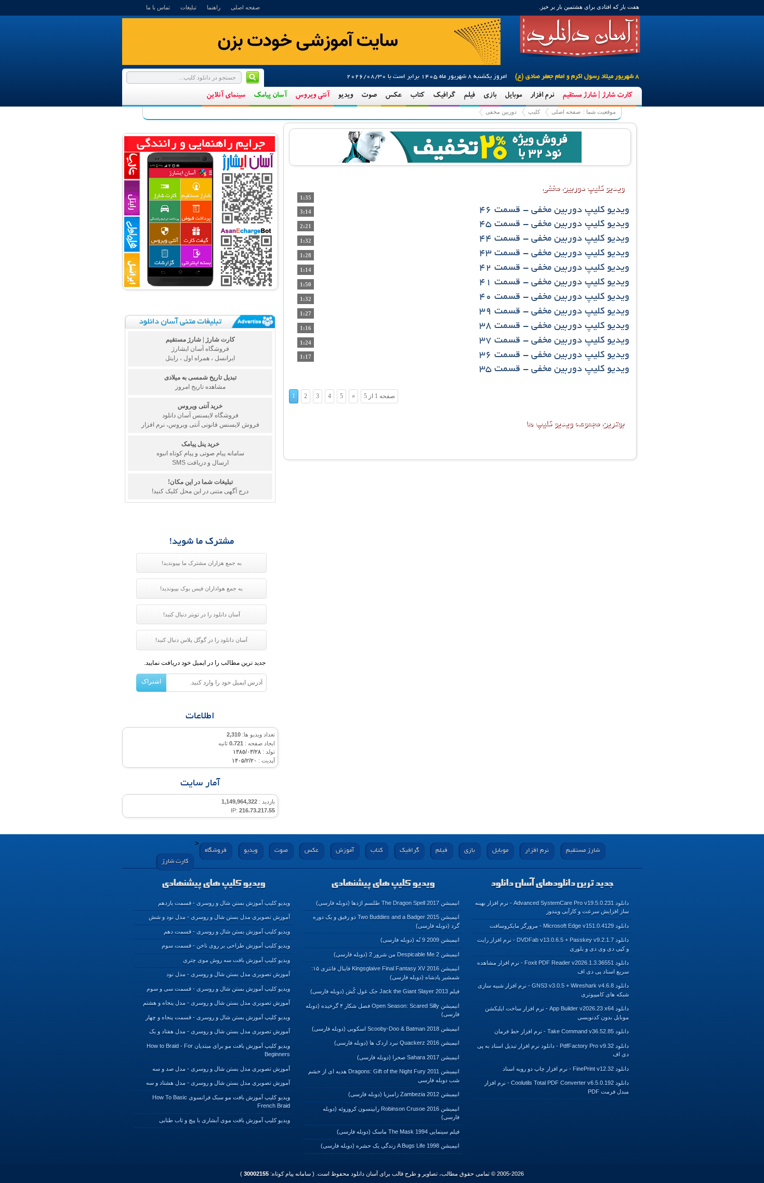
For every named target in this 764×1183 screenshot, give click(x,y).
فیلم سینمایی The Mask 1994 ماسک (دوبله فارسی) (398, 1131)
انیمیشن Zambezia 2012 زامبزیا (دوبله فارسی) (403, 1094)
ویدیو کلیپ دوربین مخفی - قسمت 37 (554, 341)
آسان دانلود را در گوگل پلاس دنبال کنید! (201, 640)
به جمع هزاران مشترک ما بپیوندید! (202, 563)
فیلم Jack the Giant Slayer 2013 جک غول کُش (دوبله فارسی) (384, 991)
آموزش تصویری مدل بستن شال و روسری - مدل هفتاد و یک (219, 1031)
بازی (489, 95)
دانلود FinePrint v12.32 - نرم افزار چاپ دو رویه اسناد (566, 1069)
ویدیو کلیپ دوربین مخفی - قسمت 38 (554, 326)
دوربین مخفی (501, 112)
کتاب (417, 95)
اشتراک (151, 681)
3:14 (305, 211)
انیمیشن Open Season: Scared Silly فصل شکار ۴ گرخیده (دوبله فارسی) (382, 1010)
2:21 (305, 226)
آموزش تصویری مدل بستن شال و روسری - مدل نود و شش (219, 917)
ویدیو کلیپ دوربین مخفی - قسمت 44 (554, 239)
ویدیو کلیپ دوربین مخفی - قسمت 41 (554, 283)
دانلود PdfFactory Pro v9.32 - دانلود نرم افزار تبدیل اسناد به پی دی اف (553, 1050)
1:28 (305, 255)
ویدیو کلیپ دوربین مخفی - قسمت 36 (554, 355)
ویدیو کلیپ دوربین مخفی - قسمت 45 (554, 224)
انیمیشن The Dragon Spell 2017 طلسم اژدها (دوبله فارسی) (387, 903)
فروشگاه (216, 850)
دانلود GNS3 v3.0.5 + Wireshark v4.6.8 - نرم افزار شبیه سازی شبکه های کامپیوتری (553, 989)
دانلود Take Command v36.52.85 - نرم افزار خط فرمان (561, 1031)
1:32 (305, 241)
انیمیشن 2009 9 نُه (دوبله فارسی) (419, 940)
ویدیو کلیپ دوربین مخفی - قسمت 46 (554, 210)
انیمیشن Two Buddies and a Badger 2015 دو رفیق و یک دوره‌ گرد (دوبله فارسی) (386, 921)
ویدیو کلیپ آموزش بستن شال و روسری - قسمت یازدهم (224, 903)
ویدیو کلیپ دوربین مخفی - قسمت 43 (554, 253)
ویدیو (345, 95)
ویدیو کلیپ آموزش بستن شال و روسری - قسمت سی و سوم (218, 988)
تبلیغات (188, 7)
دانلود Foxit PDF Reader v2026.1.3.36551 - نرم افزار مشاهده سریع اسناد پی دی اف (553, 967)
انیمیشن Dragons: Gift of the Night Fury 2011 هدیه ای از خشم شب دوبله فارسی (383, 1075)
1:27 (305, 313)
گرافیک (444, 95)
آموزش (345, 850)
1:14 (305, 270)
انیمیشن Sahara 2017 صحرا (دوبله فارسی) (408, 1057)
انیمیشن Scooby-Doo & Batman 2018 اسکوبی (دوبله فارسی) (385, 1029)
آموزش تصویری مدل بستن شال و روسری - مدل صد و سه (221, 1069)
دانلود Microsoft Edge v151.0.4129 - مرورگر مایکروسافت (559, 926)
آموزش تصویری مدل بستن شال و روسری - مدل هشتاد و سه (218, 1083)
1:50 (305, 284)
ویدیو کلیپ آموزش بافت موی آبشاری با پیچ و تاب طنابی (224, 1120)
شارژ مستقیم (583, 850)
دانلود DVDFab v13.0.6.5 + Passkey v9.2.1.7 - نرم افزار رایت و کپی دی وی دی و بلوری (553, 944)
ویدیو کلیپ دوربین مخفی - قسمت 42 (554, 268)
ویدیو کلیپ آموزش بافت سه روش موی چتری (236, 960)
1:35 (305, 197)
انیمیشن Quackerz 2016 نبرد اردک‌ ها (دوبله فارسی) (396, 1043)
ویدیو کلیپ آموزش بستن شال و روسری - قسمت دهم (227, 931)
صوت (369, 95)
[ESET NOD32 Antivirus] (460, 146)
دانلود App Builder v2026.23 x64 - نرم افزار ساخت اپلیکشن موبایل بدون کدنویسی (557, 1012)
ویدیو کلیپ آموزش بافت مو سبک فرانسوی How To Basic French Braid (221, 1101)
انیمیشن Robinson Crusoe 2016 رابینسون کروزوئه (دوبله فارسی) (391, 1113)
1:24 (305, 342)
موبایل (513, 95)
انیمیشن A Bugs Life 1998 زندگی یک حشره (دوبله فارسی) (390, 1145)
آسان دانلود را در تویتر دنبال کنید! (201, 614)
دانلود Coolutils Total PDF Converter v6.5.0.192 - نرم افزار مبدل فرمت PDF (556, 1087)
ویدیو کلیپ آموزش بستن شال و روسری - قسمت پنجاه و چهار (218, 1017)
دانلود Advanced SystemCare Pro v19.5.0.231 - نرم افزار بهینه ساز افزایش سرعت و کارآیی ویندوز (552, 907)
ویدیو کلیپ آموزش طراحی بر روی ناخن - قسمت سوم (226, 945)
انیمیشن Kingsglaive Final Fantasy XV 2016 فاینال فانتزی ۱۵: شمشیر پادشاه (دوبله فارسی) (385, 972)
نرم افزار (542, 95)
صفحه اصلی (245, 7)
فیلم (469, 95)
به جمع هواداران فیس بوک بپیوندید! (201, 588)
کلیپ (534, 112)
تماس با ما (158, 7)
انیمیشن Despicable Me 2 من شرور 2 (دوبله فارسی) (396, 954)
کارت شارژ (175, 861)
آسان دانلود (580, 36)
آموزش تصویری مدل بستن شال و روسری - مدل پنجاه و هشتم (216, 1003)
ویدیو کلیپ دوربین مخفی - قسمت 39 (554, 312)
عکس (393, 95)
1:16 (305, 328)
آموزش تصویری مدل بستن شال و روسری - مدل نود (228, 974)
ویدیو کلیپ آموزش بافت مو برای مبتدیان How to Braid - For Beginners (218, 1050)
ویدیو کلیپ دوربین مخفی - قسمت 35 (554, 369)
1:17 (305, 356)
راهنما (213, 7)
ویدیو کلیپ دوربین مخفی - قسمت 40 (554, 297)
